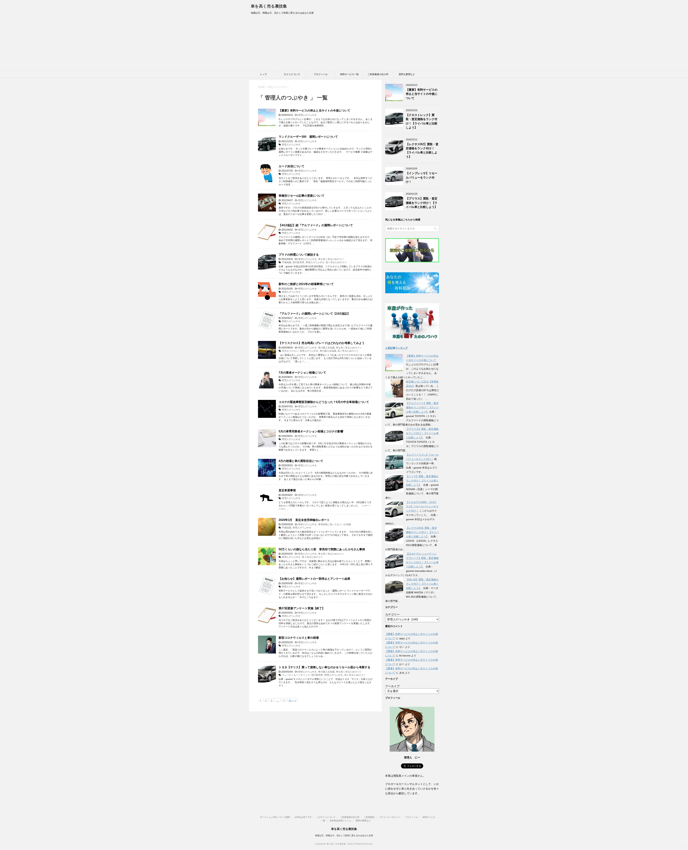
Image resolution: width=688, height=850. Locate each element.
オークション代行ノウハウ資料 (275, 817)
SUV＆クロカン (290, 351)
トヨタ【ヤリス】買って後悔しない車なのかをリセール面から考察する (324, 667)
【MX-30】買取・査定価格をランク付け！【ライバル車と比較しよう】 (422, 584)
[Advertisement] (344, 44)
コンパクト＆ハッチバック (296, 675)
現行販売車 (298, 262)
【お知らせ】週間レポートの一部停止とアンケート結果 (314, 578)
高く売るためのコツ (336, 262)
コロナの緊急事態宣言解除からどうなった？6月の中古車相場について (324, 401)
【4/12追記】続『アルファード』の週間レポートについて (316, 225)
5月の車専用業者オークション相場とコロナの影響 (311, 431)
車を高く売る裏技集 (269, 6)
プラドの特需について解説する (299, 254)
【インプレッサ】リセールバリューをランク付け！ (421, 177)
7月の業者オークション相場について (302, 372)
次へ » (292, 700)
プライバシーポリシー (390, 817)
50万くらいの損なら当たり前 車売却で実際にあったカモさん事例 (322, 549)
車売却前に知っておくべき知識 (334, 524)
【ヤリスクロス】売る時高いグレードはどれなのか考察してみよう (322, 343)
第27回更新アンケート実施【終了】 (302, 608)
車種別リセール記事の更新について (301, 195)
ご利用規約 (369, 817)
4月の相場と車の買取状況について (301, 460)
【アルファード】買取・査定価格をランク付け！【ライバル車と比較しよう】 (422, 407)
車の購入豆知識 (326, 347)
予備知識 (286, 262)
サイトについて (292, 74)
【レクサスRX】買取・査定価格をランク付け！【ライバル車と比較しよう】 (422, 532)
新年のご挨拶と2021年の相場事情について (306, 284)
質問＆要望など (407, 74)
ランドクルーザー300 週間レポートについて (308, 136)
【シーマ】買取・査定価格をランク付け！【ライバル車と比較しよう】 (422, 480)
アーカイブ (392, 686)
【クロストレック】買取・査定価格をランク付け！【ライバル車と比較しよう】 (421, 121)
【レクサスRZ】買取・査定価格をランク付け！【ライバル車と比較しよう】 (422, 150)
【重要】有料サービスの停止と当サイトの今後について (314, 110)
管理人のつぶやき (307, 115)
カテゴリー (392, 614)
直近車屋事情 (287, 490)
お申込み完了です (303, 817)
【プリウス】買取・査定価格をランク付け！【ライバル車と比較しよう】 (421, 202)
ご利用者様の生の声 (377, 74)
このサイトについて (326, 817)
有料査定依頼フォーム (340, 820)
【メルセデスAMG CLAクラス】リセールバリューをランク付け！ (422, 506)
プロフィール (321, 74)
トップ (263, 74)
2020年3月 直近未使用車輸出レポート (304, 519)
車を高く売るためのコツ (331, 259)
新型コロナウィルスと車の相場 (299, 637)
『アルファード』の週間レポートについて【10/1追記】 (314, 313)
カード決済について (291, 166)
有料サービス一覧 (349, 74)
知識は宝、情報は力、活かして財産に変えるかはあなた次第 (344, 835)
